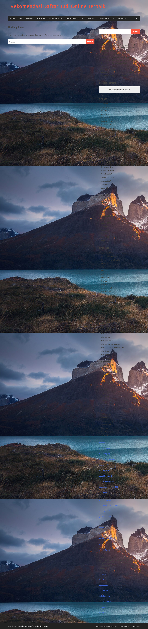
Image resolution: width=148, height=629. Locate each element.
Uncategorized (107, 432)
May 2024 (104, 191)
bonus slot (105, 263)
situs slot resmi (105, 539)
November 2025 (107, 128)
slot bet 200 (106, 330)
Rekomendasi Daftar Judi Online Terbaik (57, 6)
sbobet (104, 305)
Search (101, 27)
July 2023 (105, 226)
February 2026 (106, 121)
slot (100, 522)
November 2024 (107, 170)
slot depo (105, 351)
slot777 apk (106, 410)
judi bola (104, 274)
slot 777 (104, 326)
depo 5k (104, 270)
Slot (20, 18)
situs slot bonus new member (113, 319)
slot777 (104, 407)
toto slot (105, 428)
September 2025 (107, 135)
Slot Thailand (88, 18)
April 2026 (105, 114)
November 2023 (107, 212)
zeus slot (104, 435)
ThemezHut (136, 626)
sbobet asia (103, 585)
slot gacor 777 (104, 511)
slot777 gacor (106, 414)
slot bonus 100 (107, 340)
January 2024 (106, 205)
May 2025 (104, 149)
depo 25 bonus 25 (108, 267)
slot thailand (106, 404)
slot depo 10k (106, 354)
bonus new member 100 (110, 260)
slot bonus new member (110, 344)
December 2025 (107, 125)
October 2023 (106, 216)
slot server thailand (107, 459)
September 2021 (107, 240)
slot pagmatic (104, 470)
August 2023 (106, 223)
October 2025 (106, 132)
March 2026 (105, 118)
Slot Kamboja (72, 18)
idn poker (102, 574)
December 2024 (107, 167)
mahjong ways (107, 291)
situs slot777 (104, 612)
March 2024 (105, 198)
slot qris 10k (106, 393)
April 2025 (105, 153)
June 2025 (105, 146)
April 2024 (105, 195)
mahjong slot (106, 288)
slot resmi (105, 397)
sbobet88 (105, 309)
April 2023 (105, 237)
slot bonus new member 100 (112, 347)
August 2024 (106, 181)
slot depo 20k (106, 358)
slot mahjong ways (108, 382)
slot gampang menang (110, 379)
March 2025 (105, 156)
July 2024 (105, 184)
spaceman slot (107, 421)
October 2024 (106, 174)
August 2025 (106, 139)
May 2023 (104, 233)
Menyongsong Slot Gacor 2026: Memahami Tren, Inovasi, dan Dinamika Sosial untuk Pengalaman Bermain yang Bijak (118, 60)
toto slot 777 (104, 465)
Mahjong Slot (55, 18)
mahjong (104, 284)
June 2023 (105, 230)
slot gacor (105, 368)
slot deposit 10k (107, 365)
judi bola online (107, 277)
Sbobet (29, 18)
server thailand (105, 607)
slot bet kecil (106, 333)
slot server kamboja (109, 400)
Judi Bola (40, 18)
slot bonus (105, 337)
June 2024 (105, 188)
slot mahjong (104, 454)
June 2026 (105, 107)
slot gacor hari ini (108, 372)
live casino (105, 281)
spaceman (105, 418)
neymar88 (105, 298)
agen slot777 (106, 253)
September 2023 (107, 219)
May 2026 (104, 110)
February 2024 (106, 202)
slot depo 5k (106, 361)
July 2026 (105, 104)
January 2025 (106, 163)
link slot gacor (105, 596)
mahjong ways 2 (106, 18)
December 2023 (107, 209)
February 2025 (106, 160)
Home (12, 18)
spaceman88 (106, 425)
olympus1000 (106, 302)
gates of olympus (106, 516)
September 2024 (107, 177)
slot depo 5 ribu (105, 601)
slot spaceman (105, 500)
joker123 (121, 18)
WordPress (113, 626)
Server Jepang (107, 312)
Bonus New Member (109, 256)
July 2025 (105, 142)
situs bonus (105, 316)
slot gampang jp (107, 375)
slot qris (104, 389)
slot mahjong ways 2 (109, 386)
